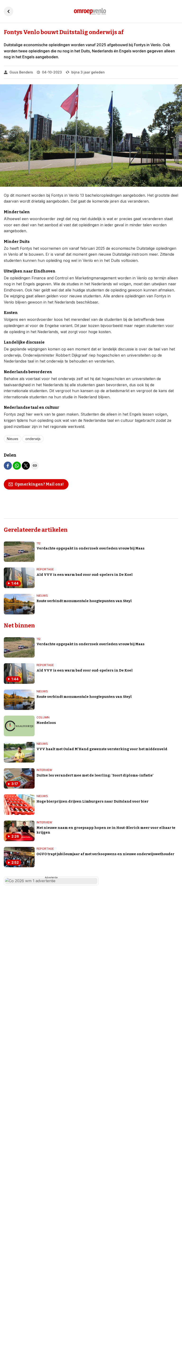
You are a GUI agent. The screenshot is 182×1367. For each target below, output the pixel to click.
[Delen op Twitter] (26, 466)
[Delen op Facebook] (8, 466)
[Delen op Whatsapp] (17, 466)
